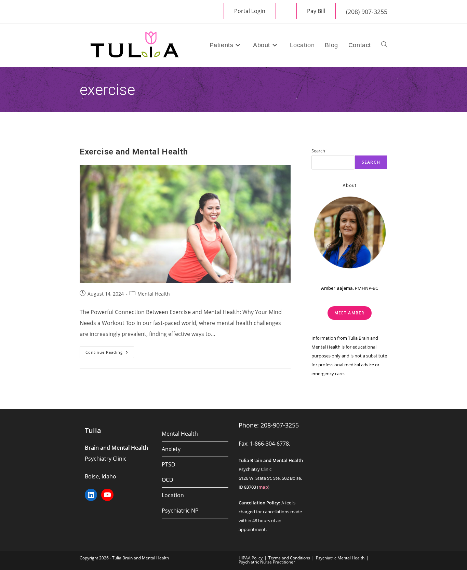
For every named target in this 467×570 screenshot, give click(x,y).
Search (318, 151)
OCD (167, 480)
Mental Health (153, 293)
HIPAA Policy (251, 558)
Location (173, 495)
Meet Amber (349, 313)
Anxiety (171, 449)
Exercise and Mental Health (134, 152)
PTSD (168, 464)
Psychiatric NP (180, 510)
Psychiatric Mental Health (340, 558)
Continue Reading (109, 353)
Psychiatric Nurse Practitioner (267, 562)
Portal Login (249, 11)
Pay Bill (316, 11)
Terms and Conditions (289, 558)
